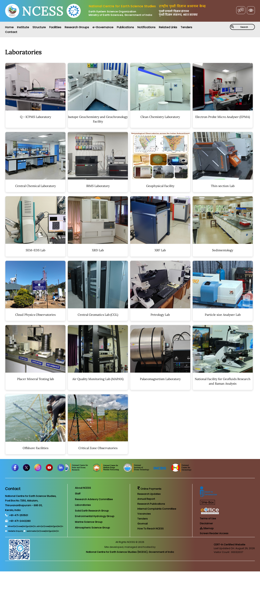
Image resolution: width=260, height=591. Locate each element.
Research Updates (149, 494)
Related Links (168, 27)
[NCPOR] (98, 471)
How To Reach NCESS (150, 528)
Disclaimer (206, 523)
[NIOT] (159, 471)
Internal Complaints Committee (156, 509)
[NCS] (204, 471)
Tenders (186, 27)
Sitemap (208, 528)
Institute (23, 27)
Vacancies (144, 513)
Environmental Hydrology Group (94, 516)
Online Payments (150, 489)
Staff (78, 493)
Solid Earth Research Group (92, 510)
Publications (125, 27)
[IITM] (67, 471)
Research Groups (77, 27)
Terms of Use (208, 518)
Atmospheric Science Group (92, 527)
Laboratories (83, 505)
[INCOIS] (183, 471)
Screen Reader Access (214, 533)
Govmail (142, 523)
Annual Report (146, 499)
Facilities (55, 27)
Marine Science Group (89, 522)
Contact (11, 32)
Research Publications (151, 504)
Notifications (146, 27)
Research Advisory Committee (94, 499)
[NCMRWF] (129, 471)
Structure (39, 27)
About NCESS (83, 488)
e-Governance (103, 27)
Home (9, 27)
